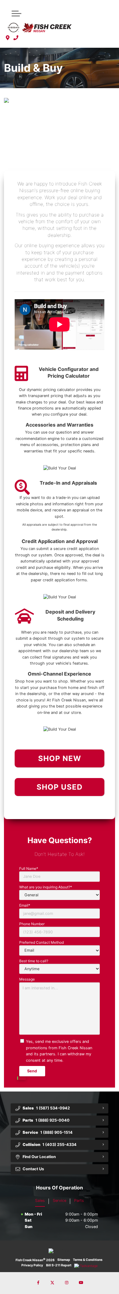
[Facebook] (38, 1283)
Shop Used (59, 787)
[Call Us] (16, 38)
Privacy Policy (32, 1265)
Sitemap (63, 1260)
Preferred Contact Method (41, 942)
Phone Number (32, 924)
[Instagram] (66, 1283)
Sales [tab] (40, 1200)
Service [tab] (59, 1200)
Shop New (59, 758)
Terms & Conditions (88, 1260)
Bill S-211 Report (58, 1265)
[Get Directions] (8, 38)
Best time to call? (33, 961)
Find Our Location (39, 1156)
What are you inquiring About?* (45, 887)
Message (27, 979)
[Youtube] (81, 1283)
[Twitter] (52, 1283)
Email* (24, 905)
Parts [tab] (79, 1200)
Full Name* (28, 868)
